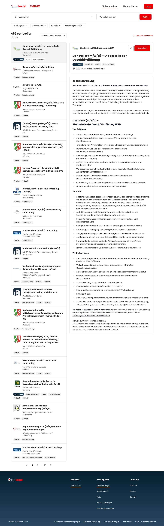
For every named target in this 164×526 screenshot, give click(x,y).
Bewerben (142, 48)
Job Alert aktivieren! (144, 35)
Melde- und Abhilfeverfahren (145, 522)
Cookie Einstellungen (111, 522)
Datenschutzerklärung (92, 522)
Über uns (133, 485)
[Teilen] (131, 48)
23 (45, 465)
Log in (148, 6)
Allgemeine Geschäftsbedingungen (67, 522)
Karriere (133, 491)
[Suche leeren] (92, 17)
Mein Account (102, 491)
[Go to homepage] (18, 6)
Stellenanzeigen (109, 6)
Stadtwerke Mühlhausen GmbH (96, 48)
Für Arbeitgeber (130, 6)
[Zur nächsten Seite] (51, 465)
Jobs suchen (76, 485)
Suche (146, 16)
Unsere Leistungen (104, 503)
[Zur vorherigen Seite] (27, 465)
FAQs (99, 497)
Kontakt (133, 497)
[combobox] (53, 17)
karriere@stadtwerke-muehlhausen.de (91, 315)
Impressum (127, 522)
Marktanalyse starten (105, 508)
